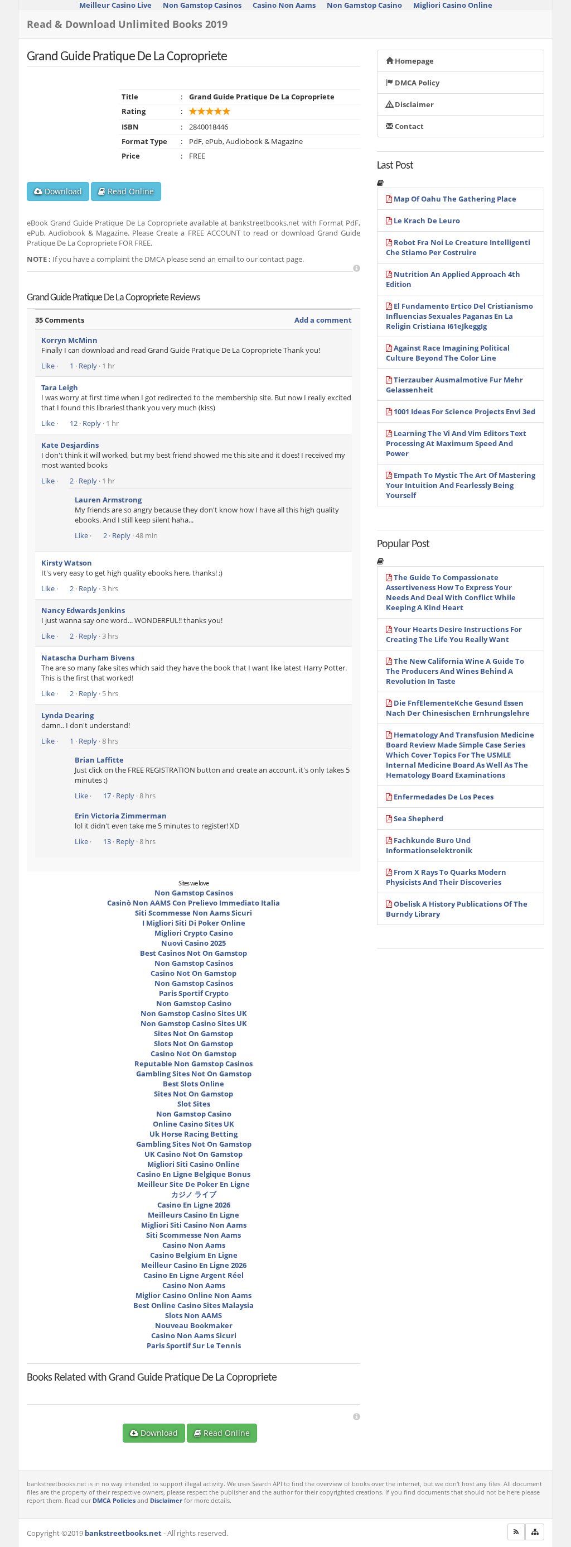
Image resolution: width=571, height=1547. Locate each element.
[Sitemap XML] (534, 1532)
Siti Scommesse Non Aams (193, 1235)
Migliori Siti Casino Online (193, 1164)
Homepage (413, 61)
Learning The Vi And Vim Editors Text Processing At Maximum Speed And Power (456, 443)
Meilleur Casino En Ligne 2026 (193, 1265)
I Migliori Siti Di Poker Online (193, 923)
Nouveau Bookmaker (194, 1325)
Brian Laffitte (99, 760)
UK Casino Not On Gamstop (193, 1154)
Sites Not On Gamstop (193, 1033)
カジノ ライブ (193, 1194)
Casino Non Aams (193, 1245)
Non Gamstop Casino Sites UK (194, 1013)
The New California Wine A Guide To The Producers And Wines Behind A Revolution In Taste (455, 671)
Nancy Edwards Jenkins (83, 610)
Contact (408, 126)
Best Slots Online (193, 1084)
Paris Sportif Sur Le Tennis (194, 1345)
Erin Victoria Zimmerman (121, 816)
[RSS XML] (516, 1532)
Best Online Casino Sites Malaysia (193, 1305)
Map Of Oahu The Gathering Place (455, 199)
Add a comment (323, 320)
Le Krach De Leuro (427, 220)
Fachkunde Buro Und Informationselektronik (429, 845)
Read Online (129, 191)
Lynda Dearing (67, 715)
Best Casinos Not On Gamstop (193, 953)
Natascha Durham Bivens (87, 658)
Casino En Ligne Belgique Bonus (193, 1174)
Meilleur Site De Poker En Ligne (193, 1184)
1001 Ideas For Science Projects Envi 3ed (464, 411)
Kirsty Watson (66, 563)
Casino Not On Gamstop (193, 973)
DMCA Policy (416, 83)
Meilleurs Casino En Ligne (193, 1215)
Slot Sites (193, 1104)
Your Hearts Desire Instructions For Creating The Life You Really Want (454, 634)
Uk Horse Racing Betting (193, 1134)
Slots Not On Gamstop (193, 1043)
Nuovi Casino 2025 (193, 943)
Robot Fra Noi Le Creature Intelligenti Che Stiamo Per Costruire (458, 247)
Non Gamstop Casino (193, 1003)
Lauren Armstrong (108, 500)
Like (48, 366)
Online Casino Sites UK (193, 1124)
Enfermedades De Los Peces (443, 797)
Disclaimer (413, 104)
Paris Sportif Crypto (194, 993)
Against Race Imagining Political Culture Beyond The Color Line (448, 353)
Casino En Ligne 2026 (193, 1205)
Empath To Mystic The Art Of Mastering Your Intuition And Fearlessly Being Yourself (460, 485)
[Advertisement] (356, 268)
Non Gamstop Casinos (193, 893)
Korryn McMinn (69, 340)
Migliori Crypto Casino (193, 933)
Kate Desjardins (70, 445)
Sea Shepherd (418, 818)
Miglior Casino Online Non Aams (193, 1295)
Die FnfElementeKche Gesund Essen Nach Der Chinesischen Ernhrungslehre (458, 708)
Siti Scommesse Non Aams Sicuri (193, 913)
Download (62, 191)
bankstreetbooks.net (123, 1533)
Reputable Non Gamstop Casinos (193, 1064)
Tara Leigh (59, 387)
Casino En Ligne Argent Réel (193, 1275)
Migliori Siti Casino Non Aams (193, 1225)
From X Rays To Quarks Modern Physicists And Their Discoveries (446, 877)
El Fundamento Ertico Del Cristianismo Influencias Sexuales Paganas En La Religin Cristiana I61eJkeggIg (459, 316)
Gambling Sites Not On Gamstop (193, 1074)
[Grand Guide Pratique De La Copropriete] (90, 1388)
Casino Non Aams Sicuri (193, 1335)
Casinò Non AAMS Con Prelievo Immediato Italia (193, 903)
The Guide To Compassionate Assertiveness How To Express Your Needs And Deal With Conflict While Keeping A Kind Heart (451, 592)
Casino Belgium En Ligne (194, 1255)
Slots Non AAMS (193, 1315)
